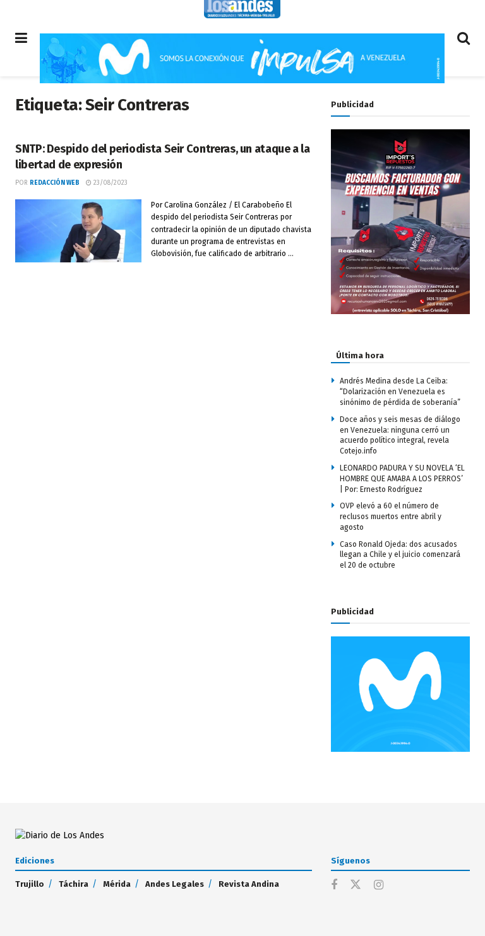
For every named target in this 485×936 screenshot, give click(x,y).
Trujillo (29, 884)
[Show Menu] (21, 38)
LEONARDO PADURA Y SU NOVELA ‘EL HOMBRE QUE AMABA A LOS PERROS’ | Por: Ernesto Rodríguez (402, 479)
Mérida (117, 884)
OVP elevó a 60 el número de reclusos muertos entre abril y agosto (390, 516)
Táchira (73, 884)
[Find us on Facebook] (334, 885)
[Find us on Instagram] (378, 885)
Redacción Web (55, 183)
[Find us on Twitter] (355, 885)
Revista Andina (249, 884)
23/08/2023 (110, 183)
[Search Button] (463, 38)
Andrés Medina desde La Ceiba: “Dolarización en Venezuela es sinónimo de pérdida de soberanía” (400, 392)
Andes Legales (174, 884)
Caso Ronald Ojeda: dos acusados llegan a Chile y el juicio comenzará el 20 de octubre (400, 555)
